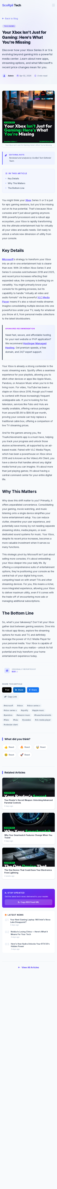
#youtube (26, 720)
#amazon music (23, 715)
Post (7, 690)
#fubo (6, 720)
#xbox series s (10, 710)
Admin (11, 76)
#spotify (24, 710)
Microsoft (7, 259)
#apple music (38, 710)
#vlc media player (43, 720)
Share (20, 690)
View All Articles (30, 967)
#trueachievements (42, 715)
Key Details (13, 178)
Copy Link (12, 697)
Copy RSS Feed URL (30, 902)
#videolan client (11, 724)
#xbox (20, 705)
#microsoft (8, 705)
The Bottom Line (16, 188)
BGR (14, 671)
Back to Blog (11, 18)
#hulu (15, 720)
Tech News (9, 26)
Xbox (28, 200)
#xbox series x (33, 705)
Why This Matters (16, 183)
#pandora (8, 715)
